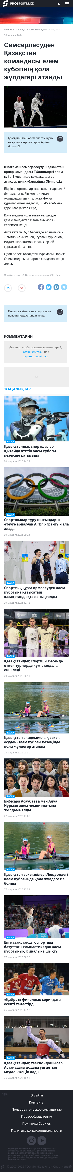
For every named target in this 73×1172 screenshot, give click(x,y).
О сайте (36, 1095)
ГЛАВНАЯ (9, 29)
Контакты (36, 1102)
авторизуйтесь (32, 351)
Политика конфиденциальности (36, 1130)
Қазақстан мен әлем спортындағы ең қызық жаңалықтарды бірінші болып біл (30, 142)
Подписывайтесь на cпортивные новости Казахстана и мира (29, 313)
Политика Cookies (36, 1123)
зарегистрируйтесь (35, 356)
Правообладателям (36, 1116)
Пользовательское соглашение (37, 1109)
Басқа (21, 29)
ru (58, 3)
